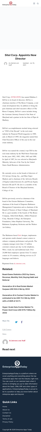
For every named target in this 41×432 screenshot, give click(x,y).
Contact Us (6, 413)
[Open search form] (38, 3)
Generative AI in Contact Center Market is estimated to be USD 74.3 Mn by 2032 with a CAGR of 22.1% (20, 298)
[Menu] (34, 3)
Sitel (19, 235)
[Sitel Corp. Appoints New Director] (16, 322)
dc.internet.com (19, 263)
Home (4, 407)
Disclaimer (6, 416)
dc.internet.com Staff (14, 64)
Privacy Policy (7, 422)
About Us (6, 410)
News (4, 334)
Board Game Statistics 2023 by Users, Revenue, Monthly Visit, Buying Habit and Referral (20, 277)
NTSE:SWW (16, 97)
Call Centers (6, 329)
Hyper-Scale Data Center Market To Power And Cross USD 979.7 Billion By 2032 (18, 310)
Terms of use (7, 419)
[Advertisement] (20, 28)
